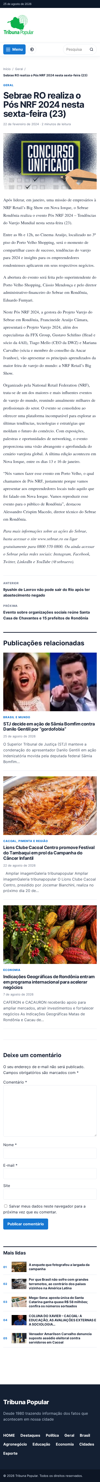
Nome (10, 1144)
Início (7, 69)
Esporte (10, 1453)
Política (52, 1435)
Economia (11, 970)
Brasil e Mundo (16, 717)
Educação (41, 1444)
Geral (19, 69)
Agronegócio (15, 1444)
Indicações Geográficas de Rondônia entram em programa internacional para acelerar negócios (49, 982)
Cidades (86, 1444)
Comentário (15, 1082)
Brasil (85, 1435)
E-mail (10, 1165)
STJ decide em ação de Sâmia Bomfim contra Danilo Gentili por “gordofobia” (49, 726)
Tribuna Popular (26, 1402)
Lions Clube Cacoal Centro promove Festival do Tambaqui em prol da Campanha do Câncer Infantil (49, 853)
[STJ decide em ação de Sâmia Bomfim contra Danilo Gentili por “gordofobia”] (50, 682)
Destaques (30, 1435)
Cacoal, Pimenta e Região (25, 841)
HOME (9, 1435)
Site (6, 1185)
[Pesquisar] (92, 49)
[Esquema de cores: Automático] (32, 49)
